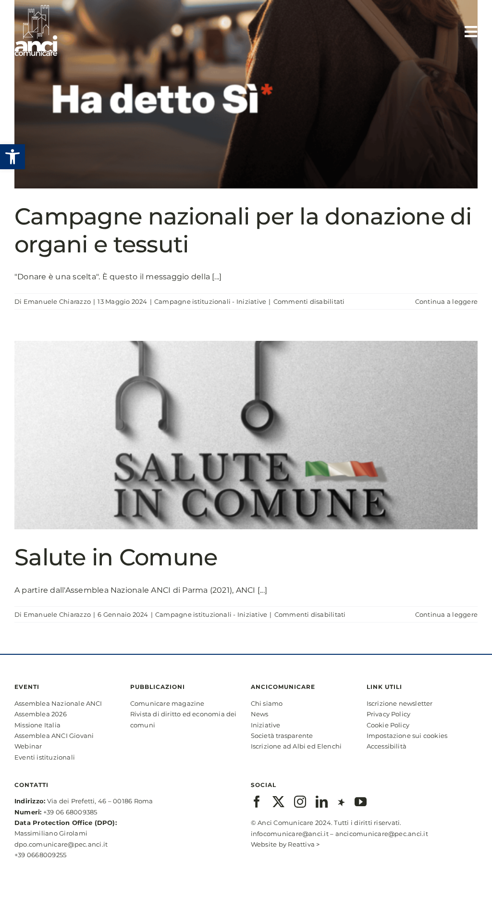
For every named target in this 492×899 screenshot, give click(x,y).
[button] (12, 156)
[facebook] (257, 802)
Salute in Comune (115, 557)
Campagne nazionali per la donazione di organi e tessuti (243, 230)
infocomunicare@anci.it (290, 833)
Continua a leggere (446, 301)
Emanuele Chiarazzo (57, 301)
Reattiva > (304, 844)
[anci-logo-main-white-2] (36, 8)
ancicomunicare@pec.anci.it (381, 833)
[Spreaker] (341, 802)
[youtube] (361, 802)
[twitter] (278, 802)
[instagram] (300, 802)
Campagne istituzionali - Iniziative (210, 301)
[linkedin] (322, 802)
